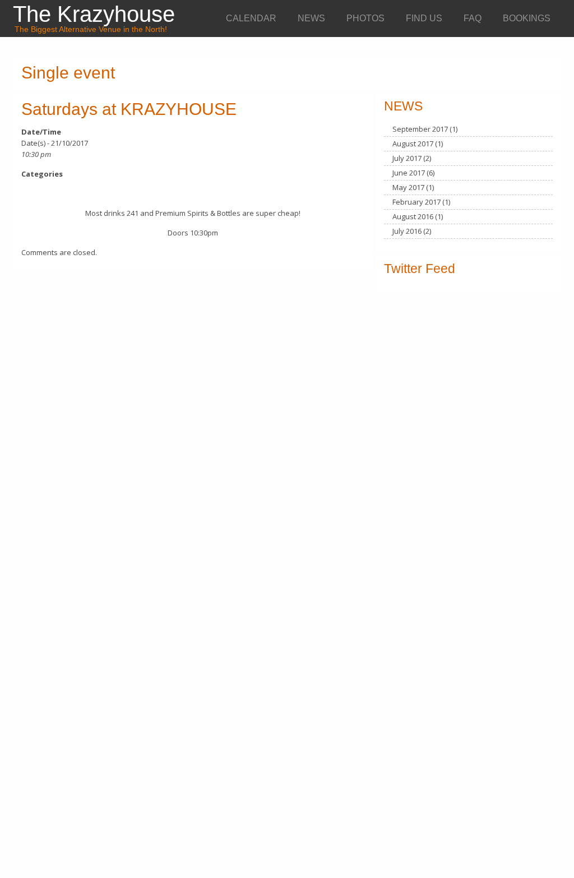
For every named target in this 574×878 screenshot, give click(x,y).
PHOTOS (365, 18)
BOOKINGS (526, 18)
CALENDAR (251, 18)
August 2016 (412, 216)
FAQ (473, 18)
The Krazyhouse (94, 14)
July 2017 (407, 158)
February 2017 (416, 202)
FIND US (424, 18)
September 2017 (420, 129)
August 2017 (412, 143)
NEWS (311, 18)
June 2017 (408, 173)
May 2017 (408, 187)
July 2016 (407, 231)
